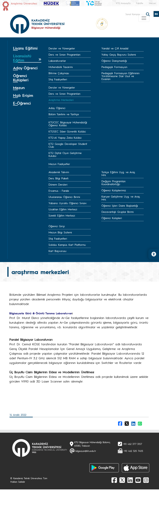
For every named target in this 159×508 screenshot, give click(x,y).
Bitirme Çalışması (58, 73)
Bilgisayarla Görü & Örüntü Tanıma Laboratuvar (40, 313)
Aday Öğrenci (56, 108)
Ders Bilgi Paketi (58, 178)
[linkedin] (130, 480)
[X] (122, 480)
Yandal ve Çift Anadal (114, 48)
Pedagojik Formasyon (114, 67)
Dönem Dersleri (57, 184)
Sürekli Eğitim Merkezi (61, 215)
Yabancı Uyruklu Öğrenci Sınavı (67, 203)
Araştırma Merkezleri (61, 99)
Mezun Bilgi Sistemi (60, 232)
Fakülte (139, 3)
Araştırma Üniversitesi (24, 3)
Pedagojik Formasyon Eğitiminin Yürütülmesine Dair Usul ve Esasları (120, 76)
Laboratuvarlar (57, 60)
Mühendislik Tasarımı (60, 67)
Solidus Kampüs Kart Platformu (67, 244)
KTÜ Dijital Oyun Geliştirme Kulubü (65, 154)
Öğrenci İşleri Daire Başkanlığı (119, 205)
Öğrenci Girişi (56, 226)
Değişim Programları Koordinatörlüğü (113, 182)
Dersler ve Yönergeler (61, 48)
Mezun (152, 3)
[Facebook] (114, 480)
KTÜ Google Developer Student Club (67, 145)
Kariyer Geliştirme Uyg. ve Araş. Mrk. (120, 198)
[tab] (27, 48)
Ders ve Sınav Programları (64, 54)
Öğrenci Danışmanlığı (114, 60)
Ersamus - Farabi (58, 190)
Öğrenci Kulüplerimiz (113, 190)
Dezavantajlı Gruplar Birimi (117, 211)
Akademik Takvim (58, 172)
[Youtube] (138, 480)
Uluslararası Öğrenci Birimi (64, 197)
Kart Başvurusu (57, 251)
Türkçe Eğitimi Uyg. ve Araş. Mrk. (118, 173)
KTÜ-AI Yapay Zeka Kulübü (64, 137)
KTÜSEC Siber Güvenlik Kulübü (67, 131)
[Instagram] (146, 480)
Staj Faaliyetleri (57, 79)
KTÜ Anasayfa (123, 3)
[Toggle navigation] (143, 18)
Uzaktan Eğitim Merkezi (62, 209)
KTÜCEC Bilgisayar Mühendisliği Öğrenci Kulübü (67, 123)
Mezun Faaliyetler (59, 164)
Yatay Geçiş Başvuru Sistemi (118, 54)
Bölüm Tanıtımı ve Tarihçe (63, 114)
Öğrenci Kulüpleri (111, 218)
